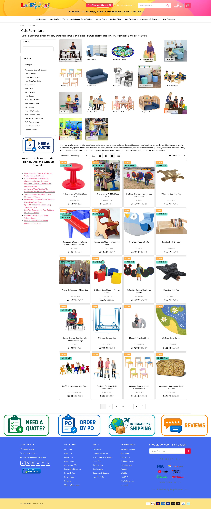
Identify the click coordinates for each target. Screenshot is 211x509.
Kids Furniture (130, 19)
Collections (41, 19)
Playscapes (125, 457)
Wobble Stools (31, 129)
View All (124, 485)
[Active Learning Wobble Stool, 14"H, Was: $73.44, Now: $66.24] (106, 175)
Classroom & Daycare (149, 19)
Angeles (124, 469)
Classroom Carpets (32, 77)
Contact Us (68, 457)
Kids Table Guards (32, 111)
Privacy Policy (69, 473)
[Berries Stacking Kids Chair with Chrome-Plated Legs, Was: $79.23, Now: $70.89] (74, 320)
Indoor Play (101, 19)
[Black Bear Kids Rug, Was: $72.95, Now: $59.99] (171, 271)
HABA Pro (125, 477)
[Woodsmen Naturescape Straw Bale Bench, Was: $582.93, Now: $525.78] (171, 368)
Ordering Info (69, 461)
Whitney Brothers (128, 449)
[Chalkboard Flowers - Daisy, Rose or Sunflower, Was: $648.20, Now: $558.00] (139, 175)
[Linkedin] (48, 463)
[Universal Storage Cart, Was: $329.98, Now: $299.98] (106, 320)
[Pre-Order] (134, 289)
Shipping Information (72, 485)
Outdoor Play (115, 19)
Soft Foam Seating (32, 122)
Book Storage (30, 73)
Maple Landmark (127, 481)
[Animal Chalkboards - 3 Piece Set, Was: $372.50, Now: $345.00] (74, 271)
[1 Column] (93, 155)
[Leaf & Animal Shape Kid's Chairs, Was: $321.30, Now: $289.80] (74, 368)
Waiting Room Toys (58, 19)
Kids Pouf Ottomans (32, 100)
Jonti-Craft (125, 453)
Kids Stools (29, 107)
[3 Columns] (106, 155)
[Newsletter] (188, 451)
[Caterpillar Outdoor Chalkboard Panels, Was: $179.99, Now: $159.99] (139, 271)
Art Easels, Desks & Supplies (36, 70)
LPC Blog (68, 449)
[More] (46, 19)
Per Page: (172, 155)
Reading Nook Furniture (34, 118)
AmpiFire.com (176, 489)
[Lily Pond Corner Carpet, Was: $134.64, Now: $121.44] (171, 320)
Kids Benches (30, 85)
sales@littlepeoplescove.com (34, 457)
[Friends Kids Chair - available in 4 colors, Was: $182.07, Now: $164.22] (106, 223)
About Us (68, 453)
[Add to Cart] (69, 241)
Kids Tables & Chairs (32, 114)
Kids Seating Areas (32, 103)
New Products (169, 19)
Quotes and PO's (70, 465)
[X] (43, 463)
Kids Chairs (29, 88)
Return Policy (69, 477)
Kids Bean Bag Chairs (33, 81)
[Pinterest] (27, 463)
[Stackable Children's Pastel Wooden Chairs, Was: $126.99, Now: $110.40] (139, 368)
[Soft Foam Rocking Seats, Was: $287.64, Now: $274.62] (139, 223)
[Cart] (188, 5)
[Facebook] (22, 463)
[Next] (143, 406)
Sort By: (65, 155)
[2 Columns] (100, 155)
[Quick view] (80, 193)
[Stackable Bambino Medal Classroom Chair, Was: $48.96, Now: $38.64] (106, 368)
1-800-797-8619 (30, 453)
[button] (29, 64)
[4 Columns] (112, 155)
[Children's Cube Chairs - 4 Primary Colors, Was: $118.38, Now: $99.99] (106, 271)
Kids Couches (30, 92)
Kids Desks (29, 96)
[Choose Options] (69, 193)
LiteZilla (124, 473)
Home (22, 25)
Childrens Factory (127, 461)
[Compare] (75, 193)
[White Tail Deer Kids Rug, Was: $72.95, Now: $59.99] (171, 175)
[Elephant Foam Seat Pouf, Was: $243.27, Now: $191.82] (139, 320)
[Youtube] (37, 463)
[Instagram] (32, 463)
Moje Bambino (126, 465)
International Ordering (72, 469)
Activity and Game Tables (81, 19)
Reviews (67, 481)
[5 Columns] (118, 155)
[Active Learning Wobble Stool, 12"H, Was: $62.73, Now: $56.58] (74, 175)
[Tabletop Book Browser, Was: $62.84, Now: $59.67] (171, 223)
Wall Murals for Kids (32, 126)
